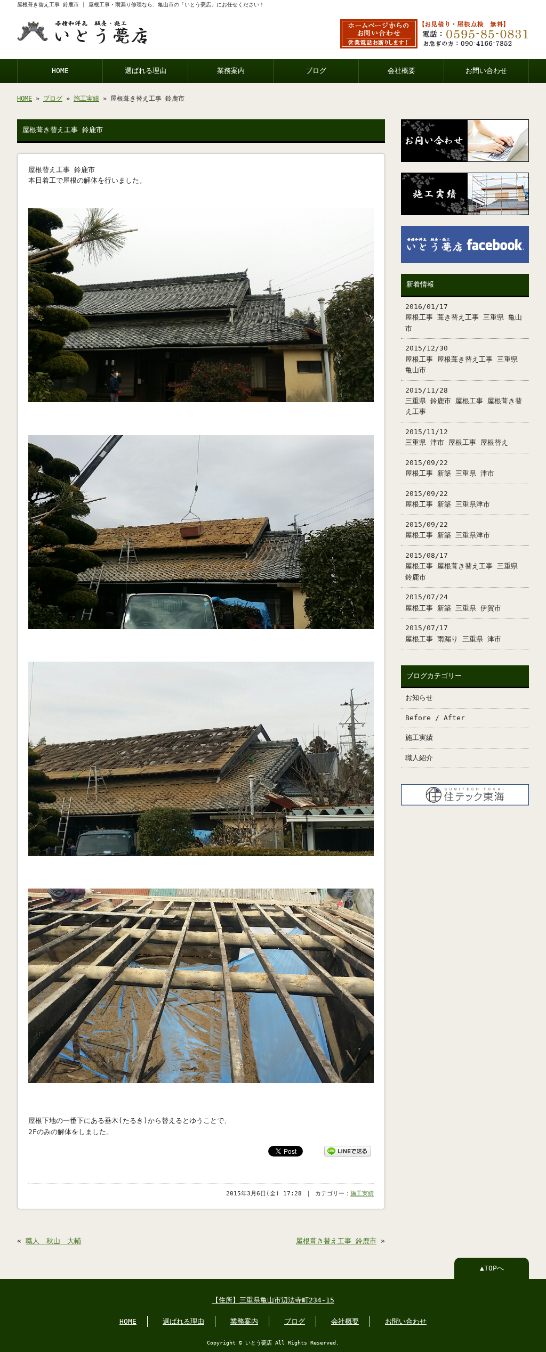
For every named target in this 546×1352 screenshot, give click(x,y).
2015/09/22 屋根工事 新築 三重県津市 (447, 499)
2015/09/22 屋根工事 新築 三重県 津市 (449, 468)
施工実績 (86, 98)
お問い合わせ (486, 71)
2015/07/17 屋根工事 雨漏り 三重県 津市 (453, 633)
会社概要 (401, 71)
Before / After (435, 718)
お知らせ (419, 698)
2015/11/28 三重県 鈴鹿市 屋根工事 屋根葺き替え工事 (463, 401)
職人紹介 (419, 758)
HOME (60, 71)
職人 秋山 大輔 (53, 1241)
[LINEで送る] (347, 1150)
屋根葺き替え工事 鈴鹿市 (336, 1241)
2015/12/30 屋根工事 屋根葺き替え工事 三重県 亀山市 (461, 359)
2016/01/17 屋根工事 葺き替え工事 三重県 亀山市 (463, 317)
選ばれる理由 (145, 71)
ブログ (316, 71)
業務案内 (231, 71)
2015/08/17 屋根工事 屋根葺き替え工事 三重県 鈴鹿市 (461, 566)
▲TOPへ (492, 1268)
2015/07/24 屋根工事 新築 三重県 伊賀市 (453, 602)
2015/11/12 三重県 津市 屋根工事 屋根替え (456, 437)
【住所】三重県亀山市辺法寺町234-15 (273, 1300)
